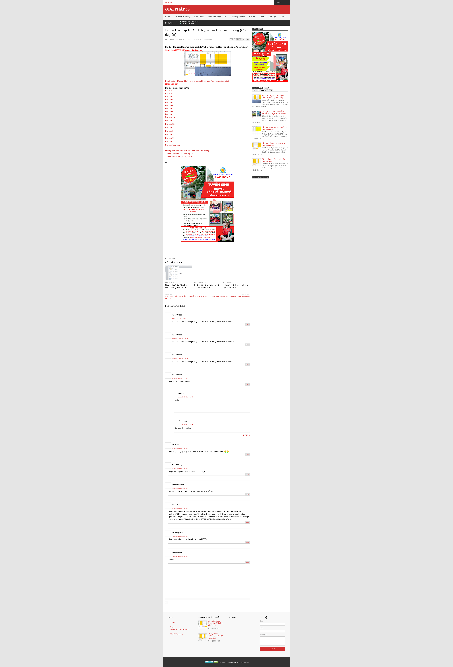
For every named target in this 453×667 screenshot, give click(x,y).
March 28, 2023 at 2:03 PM (179, 536)
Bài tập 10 (170, 117)
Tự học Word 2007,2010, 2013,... (179, 156)
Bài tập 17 (169, 141)
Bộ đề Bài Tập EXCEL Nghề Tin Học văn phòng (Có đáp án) (274, 96)
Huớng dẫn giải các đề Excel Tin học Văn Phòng (187, 150)
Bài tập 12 (169, 124)
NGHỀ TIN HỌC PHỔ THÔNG (192, 39)
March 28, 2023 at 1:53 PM (185, 425)
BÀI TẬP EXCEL (177, 39)
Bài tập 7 (169, 108)
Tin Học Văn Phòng (182, 17)
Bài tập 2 (169, 93)
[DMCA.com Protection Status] (211, 662)
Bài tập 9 (169, 114)
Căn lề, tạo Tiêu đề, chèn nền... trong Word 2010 (176, 286)
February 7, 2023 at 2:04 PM (180, 358)
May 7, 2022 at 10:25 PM (179, 318)
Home (167, 17)
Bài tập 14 (169, 131)
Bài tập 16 (169, 138)
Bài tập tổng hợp (172, 145)
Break (169, 22)
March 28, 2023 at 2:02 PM (179, 508)
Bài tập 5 (169, 102)
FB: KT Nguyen (176, 634)
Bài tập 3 (169, 96)
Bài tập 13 (169, 127)
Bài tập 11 (169, 120)
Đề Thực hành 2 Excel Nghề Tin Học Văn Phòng (215, 623)
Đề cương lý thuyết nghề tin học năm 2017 (235, 286)
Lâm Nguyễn (245, 662)
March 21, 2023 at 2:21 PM (179, 378)
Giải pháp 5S (177, 9)
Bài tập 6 (169, 105)
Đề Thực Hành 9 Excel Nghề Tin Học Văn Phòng (231, 296)
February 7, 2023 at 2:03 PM (180, 338)
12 (167, 39)
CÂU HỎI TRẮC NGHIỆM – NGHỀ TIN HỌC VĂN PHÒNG (186, 297)
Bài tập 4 (169, 99)
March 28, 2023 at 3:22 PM (179, 556)
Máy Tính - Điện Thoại (217, 17)
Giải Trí (252, 17)
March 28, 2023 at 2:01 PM (179, 488)
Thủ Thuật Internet (238, 17)
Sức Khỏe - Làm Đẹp (268, 17)
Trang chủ (168, 2)
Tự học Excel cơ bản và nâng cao (179, 153)
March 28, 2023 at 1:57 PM (179, 448)
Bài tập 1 (169, 91)
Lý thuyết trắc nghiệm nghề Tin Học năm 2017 (206, 286)
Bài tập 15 (169, 134)
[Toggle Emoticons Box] (166, 602)
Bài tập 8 (169, 111)
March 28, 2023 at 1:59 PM (179, 468)
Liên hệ (283, 17)
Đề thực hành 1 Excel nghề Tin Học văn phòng (215, 636)
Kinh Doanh (199, 17)
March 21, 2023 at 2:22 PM (185, 397)
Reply (248, 324)
